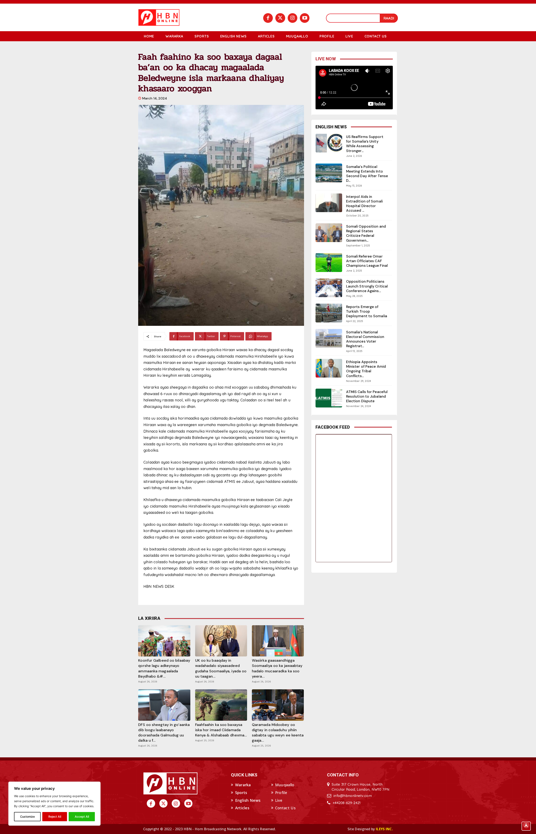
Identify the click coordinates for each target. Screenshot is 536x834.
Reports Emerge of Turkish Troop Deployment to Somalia (366, 311)
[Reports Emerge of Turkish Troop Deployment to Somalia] (329, 313)
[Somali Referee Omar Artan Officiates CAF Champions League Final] (329, 262)
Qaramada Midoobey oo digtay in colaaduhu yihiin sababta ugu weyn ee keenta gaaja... (278, 732)
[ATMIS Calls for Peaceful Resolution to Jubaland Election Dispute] (329, 398)
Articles (242, 807)
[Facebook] (268, 18)
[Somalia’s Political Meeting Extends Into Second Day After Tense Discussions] (329, 173)
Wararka (243, 784)
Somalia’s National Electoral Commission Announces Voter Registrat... (365, 339)
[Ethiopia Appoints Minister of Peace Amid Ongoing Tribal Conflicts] (329, 368)
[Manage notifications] (526, 824)
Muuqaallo (284, 784)
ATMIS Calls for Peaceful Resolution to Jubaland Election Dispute (367, 396)
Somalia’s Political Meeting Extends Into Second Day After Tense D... (367, 173)
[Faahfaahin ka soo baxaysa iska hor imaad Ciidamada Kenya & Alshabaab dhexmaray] (221, 705)
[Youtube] (305, 18)
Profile (281, 792)
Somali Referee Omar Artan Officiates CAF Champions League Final (367, 261)
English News (248, 800)
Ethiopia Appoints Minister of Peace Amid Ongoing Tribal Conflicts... (366, 369)
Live (278, 800)
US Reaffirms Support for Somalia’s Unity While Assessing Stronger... (364, 143)
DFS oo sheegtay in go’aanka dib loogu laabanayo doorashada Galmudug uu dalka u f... (164, 732)
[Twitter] (280, 18)
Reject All (54, 816)
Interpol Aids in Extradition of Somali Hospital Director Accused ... (364, 203)
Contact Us (285, 807)
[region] (54, 804)
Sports (241, 792)
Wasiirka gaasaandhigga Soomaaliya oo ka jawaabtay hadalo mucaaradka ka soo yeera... (277, 668)
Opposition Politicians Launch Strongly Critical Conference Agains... (367, 286)
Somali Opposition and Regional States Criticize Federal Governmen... (366, 233)
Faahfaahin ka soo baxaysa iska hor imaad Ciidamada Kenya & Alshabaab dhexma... (221, 730)
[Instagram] (292, 18)
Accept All (82, 816)
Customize (27, 816)
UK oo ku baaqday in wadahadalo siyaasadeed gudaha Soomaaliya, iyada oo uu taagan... (221, 668)
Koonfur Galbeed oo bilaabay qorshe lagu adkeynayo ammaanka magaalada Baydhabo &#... (164, 668)
